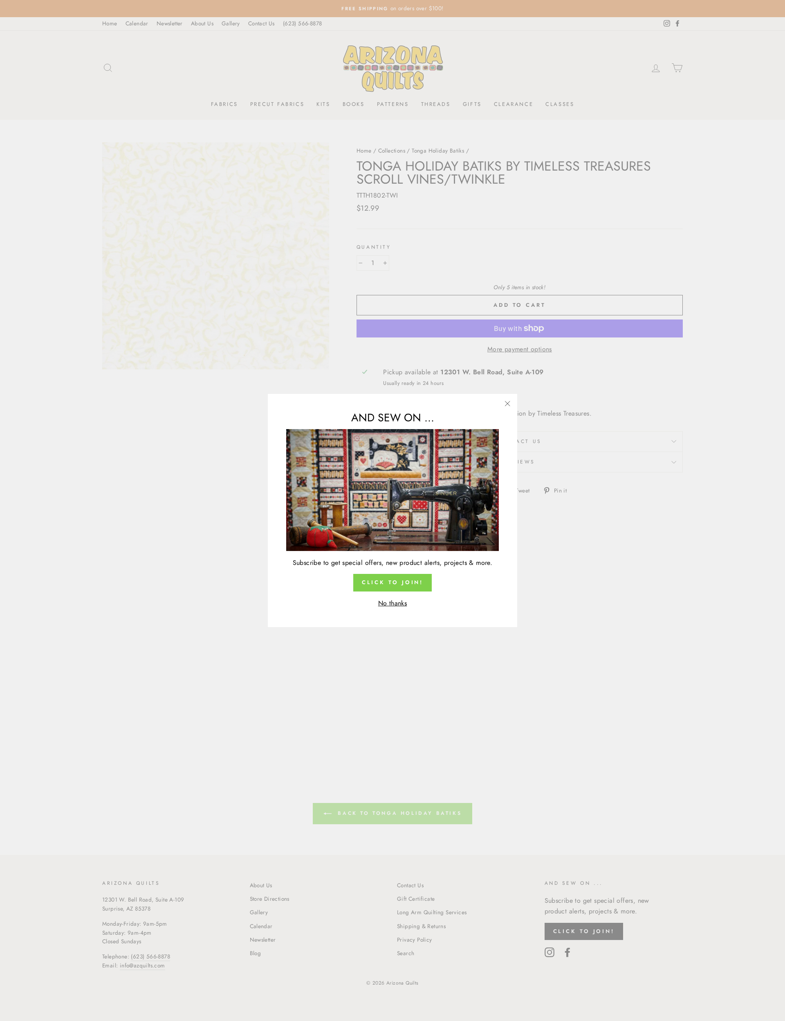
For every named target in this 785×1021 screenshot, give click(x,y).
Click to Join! (393, 582)
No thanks (392, 603)
